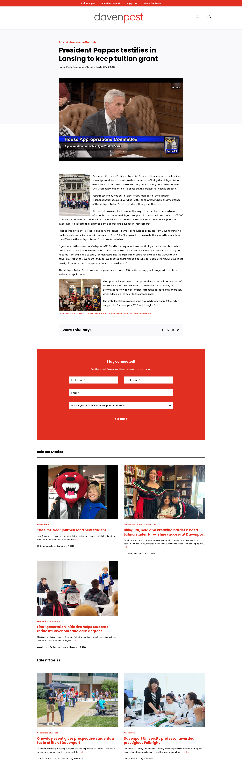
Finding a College (107, 313)
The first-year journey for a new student (71, 530)
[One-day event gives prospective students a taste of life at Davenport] (77, 675)
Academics (129, 524)
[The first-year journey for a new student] (77, 466)
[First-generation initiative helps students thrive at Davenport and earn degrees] (77, 563)
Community (64, 313)
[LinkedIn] (172, 330)
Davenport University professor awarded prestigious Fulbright (159, 740)
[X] (167, 330)
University (146, 313)
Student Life (90, 42)
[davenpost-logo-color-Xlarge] (118, 13)
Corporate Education (79, 313)
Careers (139, 524)
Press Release (135, 313)
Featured (94, 313)
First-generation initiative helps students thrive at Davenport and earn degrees (72, 629)
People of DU (122, 313)
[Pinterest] (177, 330)
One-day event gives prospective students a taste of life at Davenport (75, 740)
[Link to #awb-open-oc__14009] (197, 16)
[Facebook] (162, 330)
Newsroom (79, 42)
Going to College (66, 42)
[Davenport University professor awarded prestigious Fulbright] (164, 675)
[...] (76, 539)
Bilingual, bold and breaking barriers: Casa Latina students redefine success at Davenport (164, 532)
